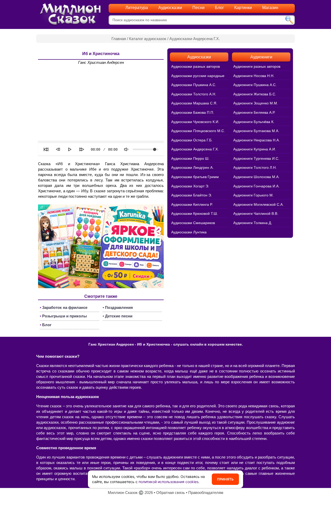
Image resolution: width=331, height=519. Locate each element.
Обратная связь (170, 492)
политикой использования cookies (168, 481)
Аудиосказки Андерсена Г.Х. (194, 38)
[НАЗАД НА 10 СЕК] (58, 149)
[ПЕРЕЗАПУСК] (46, 149)
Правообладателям (205, 492)
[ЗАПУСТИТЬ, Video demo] (70, 149)
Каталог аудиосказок (147, 38)
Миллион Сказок (123, 492)
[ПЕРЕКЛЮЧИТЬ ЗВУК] (126, 149)
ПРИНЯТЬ (225, 479)
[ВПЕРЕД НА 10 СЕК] (82, 149)
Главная (118, 38)
